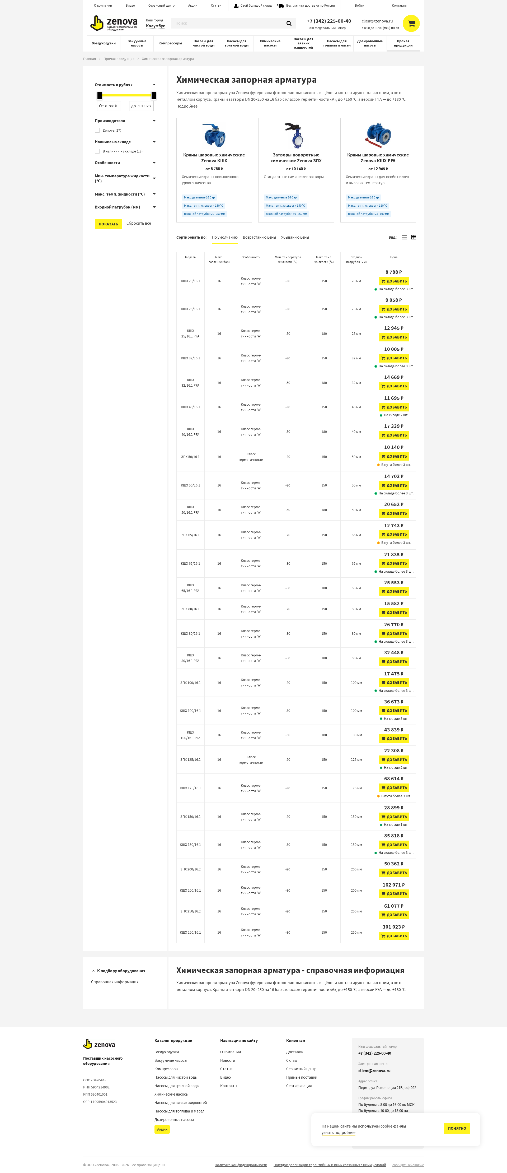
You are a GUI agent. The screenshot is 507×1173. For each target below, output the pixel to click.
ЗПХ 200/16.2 (190, 869)
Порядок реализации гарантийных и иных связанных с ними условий (330, 1164)
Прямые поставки (301, 1077)
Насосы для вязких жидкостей (303, 43)
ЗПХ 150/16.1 (190, 816)
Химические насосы (270, 43)
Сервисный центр (161, 5)
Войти (359, 5)
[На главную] (99, 1044)
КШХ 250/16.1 (190, 932)
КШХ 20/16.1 (190, 281)
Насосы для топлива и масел (337, 43)
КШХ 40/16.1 (190, 407)
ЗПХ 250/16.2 (190, 911)
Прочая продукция (403, 43)
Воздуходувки (104, 43)
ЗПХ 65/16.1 (190, 534)
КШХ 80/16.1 (190, 633)
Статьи (216, 5)
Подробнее (187, 106)
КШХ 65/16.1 (190, 563)
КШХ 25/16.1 (190, 309)
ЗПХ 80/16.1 (190, 608)
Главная (89, 58)
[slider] (99, 96)
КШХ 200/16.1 (190, 890)
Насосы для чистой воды (203, 43)
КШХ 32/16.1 (190, 358)
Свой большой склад (256, 5)
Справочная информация (115, 982)
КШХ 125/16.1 (190, 788)
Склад (291, 1060)
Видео (130, 5)
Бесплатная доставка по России (310, 5)
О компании (103, 5)
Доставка (294, 1052)
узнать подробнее (338, 1132)
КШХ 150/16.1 (190, 844)
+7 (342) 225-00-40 (329, 21)
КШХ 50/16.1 (190, 485)
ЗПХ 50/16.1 (190, 456)
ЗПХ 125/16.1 (190, 759)
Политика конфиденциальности (241, 1164)
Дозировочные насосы (370, 43)
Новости (227, 1060)
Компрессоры (170, 43)
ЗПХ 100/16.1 (190, 682)
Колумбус (155, 26)
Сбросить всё (138, 223)
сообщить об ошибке (408, 1165)
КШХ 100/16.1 (190, 710)
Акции (192, 5)
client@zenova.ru (374, 1070)
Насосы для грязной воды (236, 43)
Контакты (399, 5)
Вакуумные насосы (137, 43)
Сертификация (299, 1085)
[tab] (404, 237)
